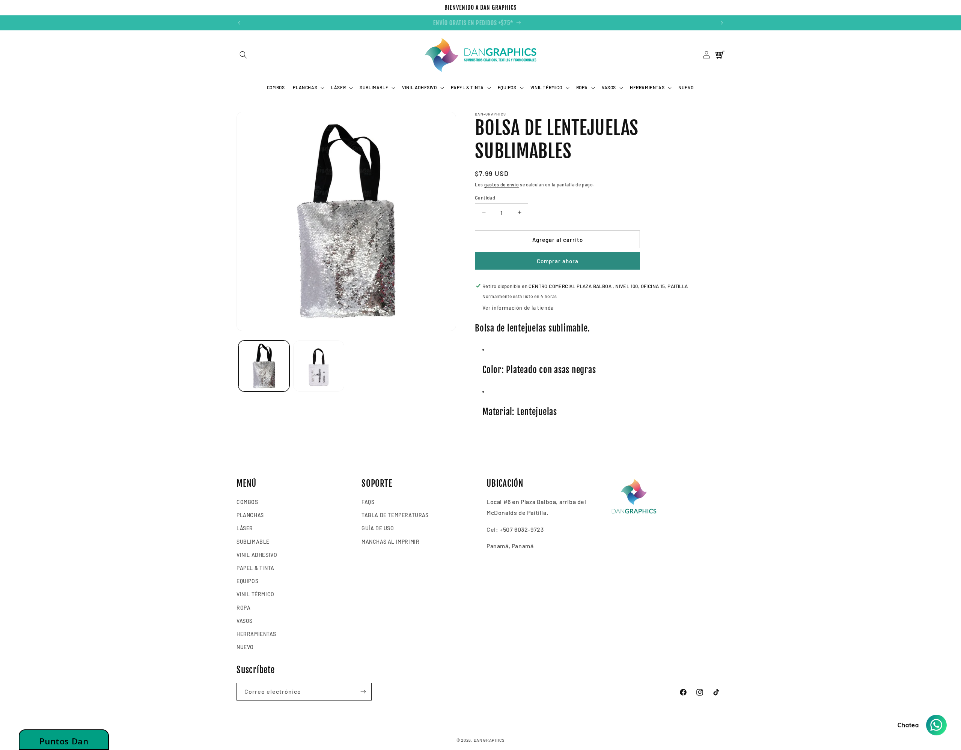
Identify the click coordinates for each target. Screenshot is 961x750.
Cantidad (485, 197)
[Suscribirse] (363, 691)
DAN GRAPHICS (489, 740)
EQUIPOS (247, 581)
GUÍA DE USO (378, 528)
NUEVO (245, 647)
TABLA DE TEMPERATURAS (395, 515)
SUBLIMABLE (253, 541)
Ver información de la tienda (518, 307)
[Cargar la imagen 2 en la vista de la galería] (318, 366)
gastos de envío (501, 184)
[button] (243, 54)
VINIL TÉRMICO (255, 594)
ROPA (243, 607)
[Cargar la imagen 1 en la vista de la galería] (263, 366)
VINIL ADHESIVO (256, 555)
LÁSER (244, 528)
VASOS (244, 621)
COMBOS (247, 502)
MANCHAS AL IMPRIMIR (390, 541)
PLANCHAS (250, 515)
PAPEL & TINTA (255, 568)
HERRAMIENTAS (256, 634)
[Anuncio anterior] (239, 23)
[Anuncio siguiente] (722, 23)
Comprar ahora (557, 260)
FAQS (368, 502)
